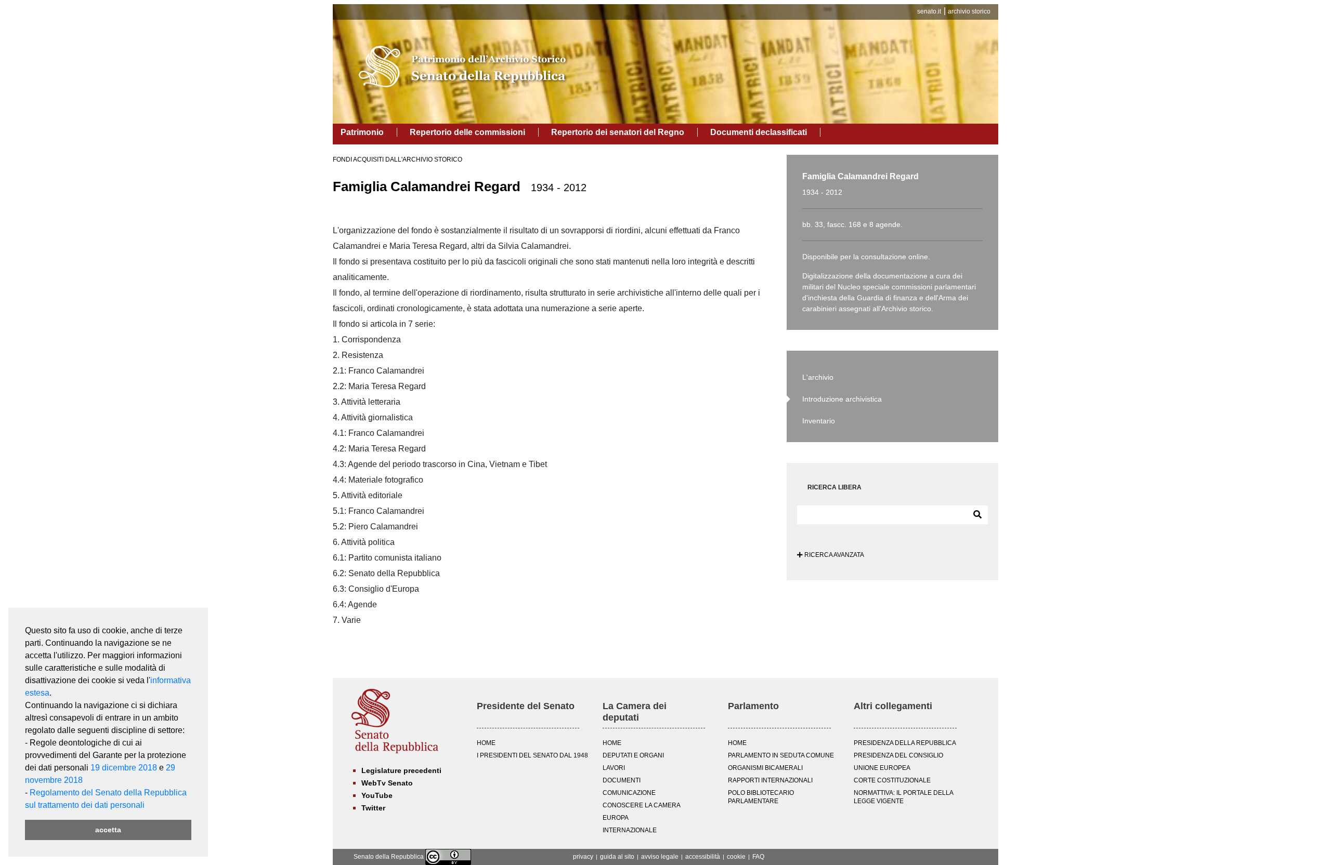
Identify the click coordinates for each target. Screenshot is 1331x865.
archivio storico (969, 11)
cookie (736, 856)
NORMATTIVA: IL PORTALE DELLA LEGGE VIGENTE (903, 797)
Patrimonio (362, 132)
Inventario (818, 421)
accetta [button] (108, 830)
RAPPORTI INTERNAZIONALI (770, 780)
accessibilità (702, 856)
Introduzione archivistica (842, 399)
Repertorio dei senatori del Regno (617, 132)
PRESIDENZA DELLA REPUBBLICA (905, 743)
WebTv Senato (387, 783)
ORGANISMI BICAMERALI (765, 767)
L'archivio (817, 377)
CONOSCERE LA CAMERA (642, 805)
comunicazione (629, 792)
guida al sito (617, 856)
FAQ (758, 856)
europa (616, 817)
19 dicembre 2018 (123, 767)
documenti (622, 780)
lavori (614, 767)
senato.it (929, 11)
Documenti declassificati (758, 132)
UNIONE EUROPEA (882, 767)
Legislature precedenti (401, 770)
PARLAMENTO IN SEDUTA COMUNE (781, 755)
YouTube (377, 795)
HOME (486, 743)
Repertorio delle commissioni (467, 132)
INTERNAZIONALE (630, 830)
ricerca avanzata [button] (833, 554)
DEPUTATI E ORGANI (633, 755)
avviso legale (659, 856)
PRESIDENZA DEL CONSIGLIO (898, 755)
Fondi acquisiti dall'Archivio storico (397, 159)
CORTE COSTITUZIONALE (892, 780)
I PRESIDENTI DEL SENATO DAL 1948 (532, 755)
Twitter (373, 808)
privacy (583, 856)
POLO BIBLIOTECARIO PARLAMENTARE (761, 797)
